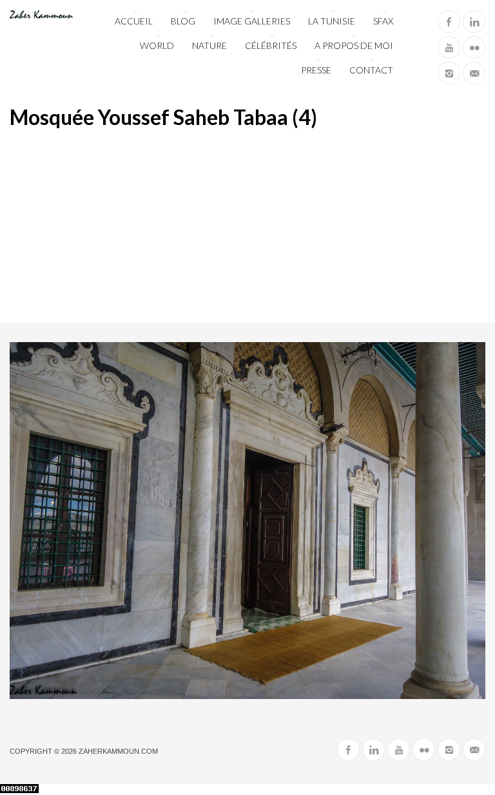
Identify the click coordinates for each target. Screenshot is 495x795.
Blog (183, 20)
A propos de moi (354, 45)
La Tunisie (331, 20)
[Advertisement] (247, 226)
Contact (371, 69)
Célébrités (270, 45)
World (157, 45)
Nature (209, 45)
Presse (316, 69)
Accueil (134, 20)
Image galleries (251, 20)
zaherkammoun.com (118, 751)
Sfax (383, 20)
